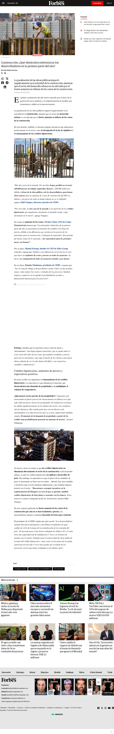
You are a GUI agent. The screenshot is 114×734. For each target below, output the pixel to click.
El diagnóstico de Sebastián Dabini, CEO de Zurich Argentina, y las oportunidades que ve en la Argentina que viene (97, 31)
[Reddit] (7, 83)
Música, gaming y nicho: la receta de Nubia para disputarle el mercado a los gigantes (12, 609)
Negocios (44, 672)
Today (109, 672)
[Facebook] (2, 83)
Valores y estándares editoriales (35, 707)
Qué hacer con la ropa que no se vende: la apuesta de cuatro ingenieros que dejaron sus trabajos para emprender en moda (97, 23)
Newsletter (11, 707)
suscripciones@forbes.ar (17, 698)
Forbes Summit (96, 672)
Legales (66, 707)
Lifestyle (57, 672)
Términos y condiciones (54, 707)
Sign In (109, 3)
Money (32, 672)
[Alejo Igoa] (67, 687)
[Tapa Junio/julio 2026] (41, 687)
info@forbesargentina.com (15, 691)
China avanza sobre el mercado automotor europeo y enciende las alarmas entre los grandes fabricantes (42, 609)
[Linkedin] (5, 87)
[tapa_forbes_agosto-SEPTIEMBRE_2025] (107, 687)
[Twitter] (7, 79)
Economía (58, 569)
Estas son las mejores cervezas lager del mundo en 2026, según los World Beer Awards (97, 40)
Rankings (69, 672)
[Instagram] (106, 708)
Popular (83, 17)
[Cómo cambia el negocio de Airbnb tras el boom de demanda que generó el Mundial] (72, 631)
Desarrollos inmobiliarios (40, 569)
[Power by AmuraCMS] (57, 714)
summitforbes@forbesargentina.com (17, 695)
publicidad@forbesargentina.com (18, 688)
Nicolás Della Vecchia (9, 70)
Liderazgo (20, 672)
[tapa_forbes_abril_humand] (54, 687)
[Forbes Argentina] (57, 3)
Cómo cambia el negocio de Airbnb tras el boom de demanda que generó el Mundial (71, 647)
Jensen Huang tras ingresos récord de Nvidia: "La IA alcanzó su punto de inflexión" (71, 607)
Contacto (20, 707)
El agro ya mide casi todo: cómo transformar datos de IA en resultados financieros (13, 647)
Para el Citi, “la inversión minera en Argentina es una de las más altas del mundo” (101, 647)
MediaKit (3, 707)
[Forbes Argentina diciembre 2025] (81, 687)
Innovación (6, 672)
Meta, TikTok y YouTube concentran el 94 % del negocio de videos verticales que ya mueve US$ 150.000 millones (101, 611)
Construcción (20, 569)
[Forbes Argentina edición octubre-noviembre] (94, 687)
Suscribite (97, 3)
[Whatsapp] (2, 79)
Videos (81, 672)
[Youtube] (109, 708)
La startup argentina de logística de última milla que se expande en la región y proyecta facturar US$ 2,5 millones (42, 650)
